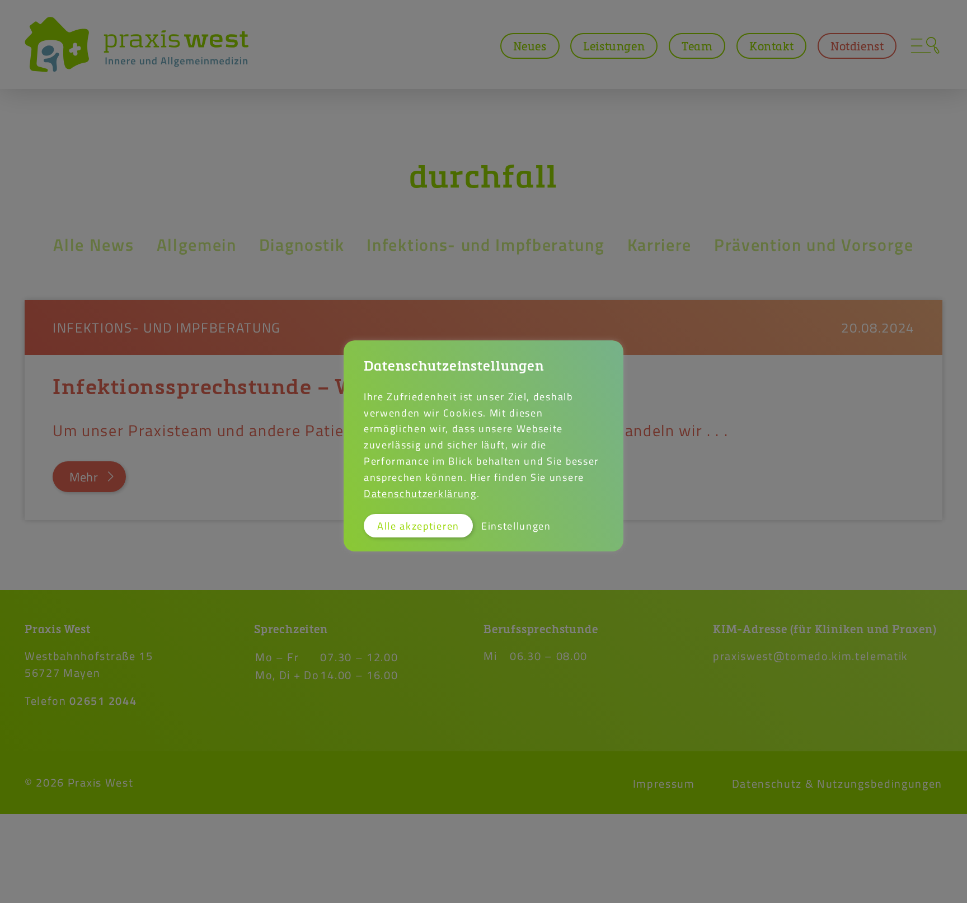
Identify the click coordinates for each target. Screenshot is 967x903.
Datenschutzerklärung (420, 493)
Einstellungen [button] (516, 525)
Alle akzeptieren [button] (418, 525)
